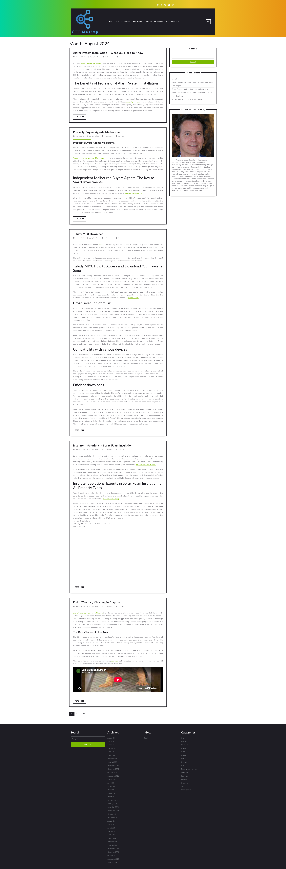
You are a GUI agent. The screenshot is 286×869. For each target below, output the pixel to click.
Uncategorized (186, 790)
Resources (184, 776)
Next (83, 714)
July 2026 (110, 741)
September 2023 (113, 859)
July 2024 (110, 824)
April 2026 (111, 752)
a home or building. (111, 499)
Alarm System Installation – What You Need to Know (108, 53)
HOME (183, 759)
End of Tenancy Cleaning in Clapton (96, 602)
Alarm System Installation (92, 63)
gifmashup (96, 56)
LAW (183, 766)
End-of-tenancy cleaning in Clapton (88, 613)
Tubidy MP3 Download (88, 234)
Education (184, 745)
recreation (184, 772)
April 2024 (111, 835)
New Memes (138, 21)
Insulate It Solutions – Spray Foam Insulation (102, 445)
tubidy (101, 244)
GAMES (184, 752)
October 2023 (112, 855)
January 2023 (112, 862)
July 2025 (110, 783)
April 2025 (111, 793)
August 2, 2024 (81, 606)
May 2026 (111, 748)
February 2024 (112, 842)
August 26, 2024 (81, 56)
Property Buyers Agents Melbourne (96, 132)
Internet (184, 762)
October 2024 (112, 814)
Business (184, 741)
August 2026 (111, 738)
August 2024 (111, 821)
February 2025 (112, 800)
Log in (146, 738)
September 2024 (113, 817)
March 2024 (111, 838)
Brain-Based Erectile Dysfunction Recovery (190, 89)
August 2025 (111, 779)
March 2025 (111, 797)
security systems (133, 102)
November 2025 (113, 769)
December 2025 (113, 766)
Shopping (184, 783)
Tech (182, 786)
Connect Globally (123, 21)
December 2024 (113, 807)
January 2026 (112, 762)
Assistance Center (173, 21)
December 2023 (113, 849)
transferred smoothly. (134, 193)
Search (193, 49)
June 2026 (111, 745)
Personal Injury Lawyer (189, 769)
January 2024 (112, 845)
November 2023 (113, 852)
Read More (80, 118)
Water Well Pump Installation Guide (187, 99)
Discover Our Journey (154, 21)
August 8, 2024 (81, 136)
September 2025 (113, 776)
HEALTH (184, 755)
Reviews (184, 779)
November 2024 (113, 811)
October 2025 (112, 772)
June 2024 (111, 828)
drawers (114, 661)
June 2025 (111, 786)
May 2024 (111, 831)
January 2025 (112, 804)
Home (111, 21)
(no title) (175, 79)
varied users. (133, 298)
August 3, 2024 (81, 238)
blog (182, 738)
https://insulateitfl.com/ (146, 465)
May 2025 (111, 790)
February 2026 (112, 759)
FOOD (183, 748)
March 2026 (111, 755)
